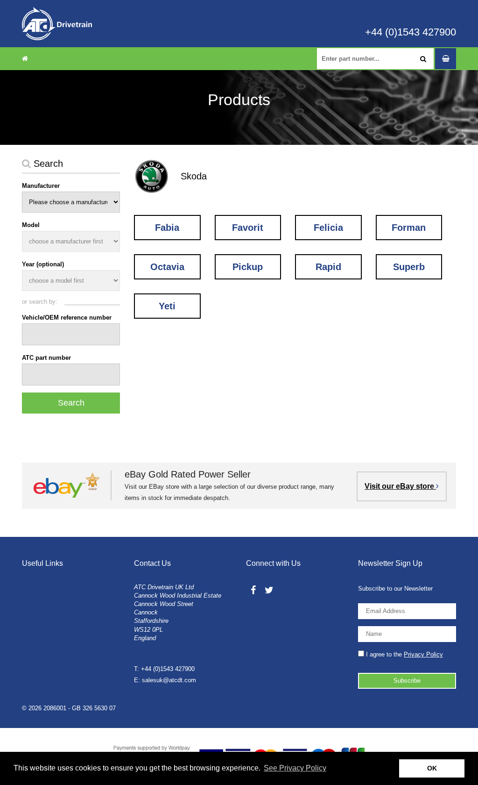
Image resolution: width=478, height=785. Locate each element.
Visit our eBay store (400, 486)
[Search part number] (423, 58)
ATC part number (46, 357)
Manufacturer (41, 185)
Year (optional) (43, 264)
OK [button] (432, 768)
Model (31, 224)
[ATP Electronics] (57, 23)
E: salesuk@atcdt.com (165, 680)
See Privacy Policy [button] (295, 768)
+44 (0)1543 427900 (410, 32)
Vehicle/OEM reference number (67, 317)
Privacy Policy (423, 654)
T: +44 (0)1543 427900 (164, 668)
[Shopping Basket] (445, 58)
